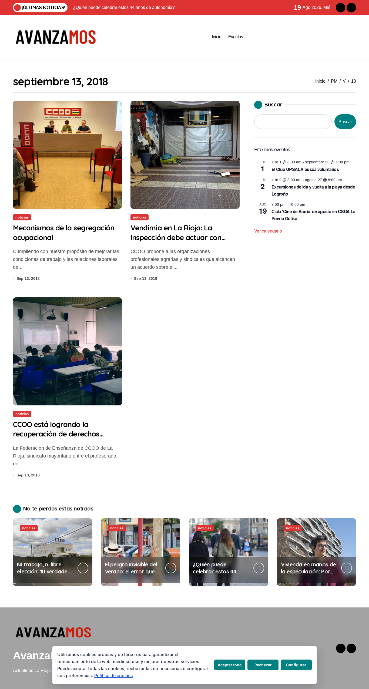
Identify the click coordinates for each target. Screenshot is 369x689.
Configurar (296, 665)
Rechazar (263, 665)
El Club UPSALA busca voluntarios (305, 169)
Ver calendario (268, 231)
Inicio (216, 37)
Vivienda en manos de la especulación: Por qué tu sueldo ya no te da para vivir (308, 575)
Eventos (235, 37)
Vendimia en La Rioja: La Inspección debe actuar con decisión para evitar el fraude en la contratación (184, 242)
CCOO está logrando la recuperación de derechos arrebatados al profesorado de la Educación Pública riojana (65, 438)
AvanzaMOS (44, 655)
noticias (22, 217)
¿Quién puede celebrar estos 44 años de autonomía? (218, 571)
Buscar (273, 104)
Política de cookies (113, 675)
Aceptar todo (230, 665)
